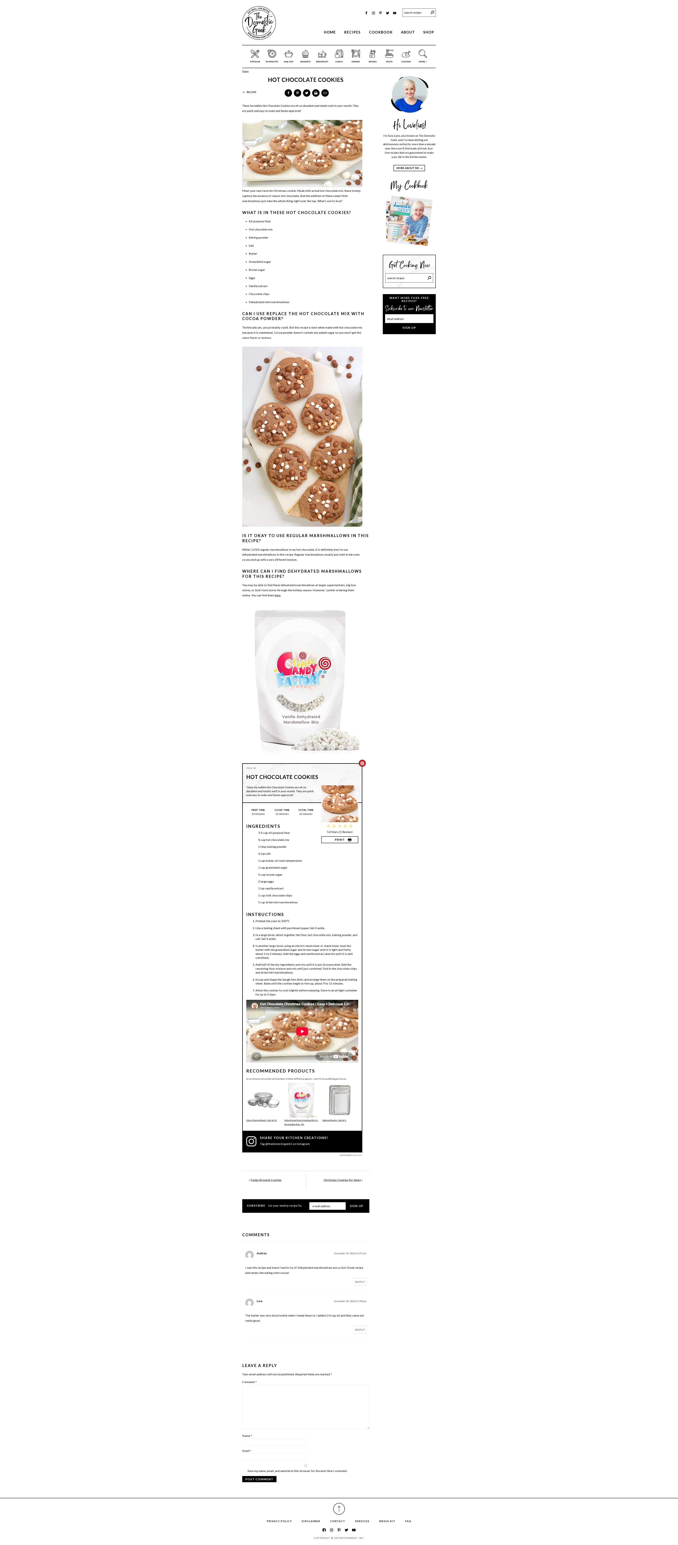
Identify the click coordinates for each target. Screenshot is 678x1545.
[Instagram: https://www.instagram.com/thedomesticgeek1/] (331, 1530)
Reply (360, 1282)
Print (340, 839)
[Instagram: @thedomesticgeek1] (253, 1141)
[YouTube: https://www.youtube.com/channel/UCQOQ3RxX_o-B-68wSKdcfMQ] (354, 1530)
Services (362, 1521)
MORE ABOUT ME (408, 168)
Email (246, 1450)
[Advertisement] (409, 396)
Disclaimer (311, 1521)
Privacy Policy (279, 1521)
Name (247, 1435)
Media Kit (387, 1521)
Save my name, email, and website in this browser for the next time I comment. (297, 1470)
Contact (337, 1521)
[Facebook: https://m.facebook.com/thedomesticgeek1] (324, 1530)
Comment (249, 1382)
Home (245, 71)
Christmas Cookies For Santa (342, 1180)
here (277, 595)
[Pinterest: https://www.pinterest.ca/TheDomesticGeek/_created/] (339, 1530)
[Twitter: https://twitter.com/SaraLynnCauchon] (346, 1530)
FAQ (408, 1521)
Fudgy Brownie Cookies (266, 1180)
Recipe (251, 92)
